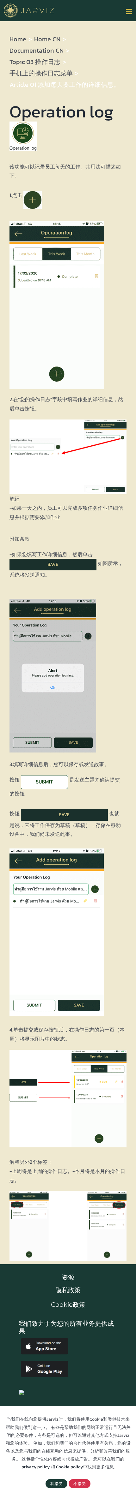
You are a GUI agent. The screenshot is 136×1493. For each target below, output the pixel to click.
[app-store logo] (44, 1340)
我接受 (56, 1483)
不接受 (79, 1483)
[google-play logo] (44, 1363)
